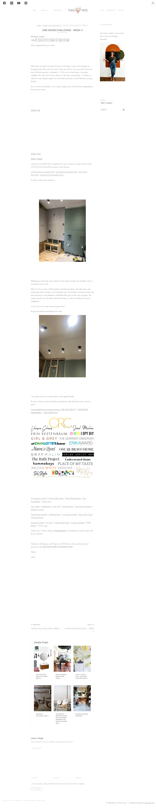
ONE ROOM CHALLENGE (62, 32)
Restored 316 (150, 803)
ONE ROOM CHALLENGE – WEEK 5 (79, 628)
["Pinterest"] (26, 3)
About (33, 800)
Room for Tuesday (38, 523)
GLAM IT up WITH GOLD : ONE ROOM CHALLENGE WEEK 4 (81, 676)
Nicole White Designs (39, 515)
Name (35, 778)
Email (56, 778)
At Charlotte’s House (39, 498)
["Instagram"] (12, 3)
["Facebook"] (4, 3)
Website (78, 778)
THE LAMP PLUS (50, 413)
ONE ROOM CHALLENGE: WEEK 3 (45, 626)
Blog (13, 800)
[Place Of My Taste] (78, 10)
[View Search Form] (153, 3)
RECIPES (121, 10)
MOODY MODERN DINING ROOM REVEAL (61, 676)
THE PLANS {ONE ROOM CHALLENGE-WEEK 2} (42, 676)
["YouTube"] (19, 3)
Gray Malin (35, 506)
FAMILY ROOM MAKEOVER (51, 175)
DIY (22, 800)
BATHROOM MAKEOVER (66, 172)
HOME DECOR (18, 800)
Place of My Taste (6, 800)
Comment (36, 748)
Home (34, 10)
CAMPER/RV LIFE (28, 800)
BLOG (102, 10)
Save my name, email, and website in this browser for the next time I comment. (59, 784)
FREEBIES (38, 800)
